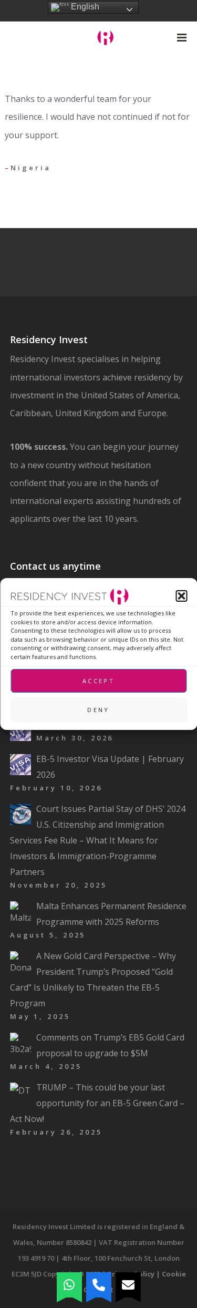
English (84, 6)
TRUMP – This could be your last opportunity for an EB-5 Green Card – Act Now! (97, 1103)
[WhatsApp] (69, 1284)
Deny (98, 710)
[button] (181, 596)
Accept (98, 681)
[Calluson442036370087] (98, 1284)
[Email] (128, 1284)
